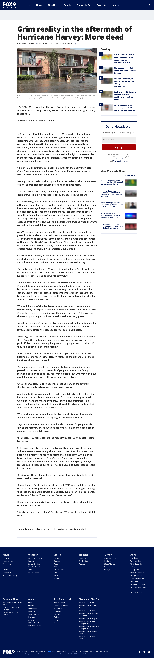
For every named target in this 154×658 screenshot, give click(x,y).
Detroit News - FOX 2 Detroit (11, 613)
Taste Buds (134, 581)
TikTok (56, 620)
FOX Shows (134, 558)
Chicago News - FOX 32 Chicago (12, 608)
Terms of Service (120, 161)
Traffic (30, 570)
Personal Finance (111, 558)
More (115, 5)
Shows (133, 554)
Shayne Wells (84, 558)
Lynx (55, 572)
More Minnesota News (113, 171)
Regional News (11, 599)
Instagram (57, 614)
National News (8, 561)
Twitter (56, 617)
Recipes (82, 564)
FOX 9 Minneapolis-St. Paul (26, 44)
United (56, 575)
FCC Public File (34, 623)
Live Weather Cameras (37, 567)
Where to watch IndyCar (88, 618)
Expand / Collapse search (149, 5)
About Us (33, 599)
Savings (107, 570)
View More (130, 175)
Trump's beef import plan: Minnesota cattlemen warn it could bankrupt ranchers (112, 226)
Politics (5, 570)
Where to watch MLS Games (87, 637)
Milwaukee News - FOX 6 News (12, 603)
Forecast (31, 561)
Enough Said (134, 570)
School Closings (34, 564)
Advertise (31, 620)
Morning (83, 554)
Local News (7, 558)
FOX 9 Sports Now (137, 578)
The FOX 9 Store (136, 592)
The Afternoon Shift (137, 584)
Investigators (8, 567)
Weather (33, 554)
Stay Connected (62, 599)
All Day (132, 567)
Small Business (110, 567)
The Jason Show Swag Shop (138, 588)
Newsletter (58, 608)
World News (7, 564)
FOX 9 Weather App (36, 558)
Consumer (7, 572)
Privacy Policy (121, 159)
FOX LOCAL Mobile (61, 605)
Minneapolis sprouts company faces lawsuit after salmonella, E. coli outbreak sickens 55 (111, 194)
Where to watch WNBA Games (88, 632)
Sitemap (31, 617)
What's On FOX (34, 614)
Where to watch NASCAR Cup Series (88, 614)
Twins (56, 564)
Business (107, 561)
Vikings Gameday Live (138, 572)
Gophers (57, 561)
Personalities (33, 608)
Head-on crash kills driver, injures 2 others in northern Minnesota (124, 107)
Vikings (56, 558)
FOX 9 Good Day (136, 564)
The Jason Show (136, 561)
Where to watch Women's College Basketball (89, 627)
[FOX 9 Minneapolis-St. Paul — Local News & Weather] (11, 5)
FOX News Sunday (10, 575)
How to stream (59, 602)
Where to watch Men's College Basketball (87, 622)
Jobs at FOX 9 (33, 611)
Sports (57, 554)
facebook (139, 652)
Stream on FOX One (89, 599)
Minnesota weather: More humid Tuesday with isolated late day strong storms (112, 182)
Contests (31, 605)
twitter (144, 652)
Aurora (56, 578)
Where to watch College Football (88, 606)
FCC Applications (34, 625)
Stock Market (109, 564)
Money (108, 554)
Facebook (57, 611)
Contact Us (32, 602)
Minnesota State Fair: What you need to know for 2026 (125, 70)
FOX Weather (33, 572)
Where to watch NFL (87, 602)
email (149, 652)
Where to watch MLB (87, 610)
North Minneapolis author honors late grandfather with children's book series (112, 204)
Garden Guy (83, 561)
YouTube (57, 623)
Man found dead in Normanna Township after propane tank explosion (111, 215)
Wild (55, 567)
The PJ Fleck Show (137, 575)
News (39, 44)
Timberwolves (59, 570)
